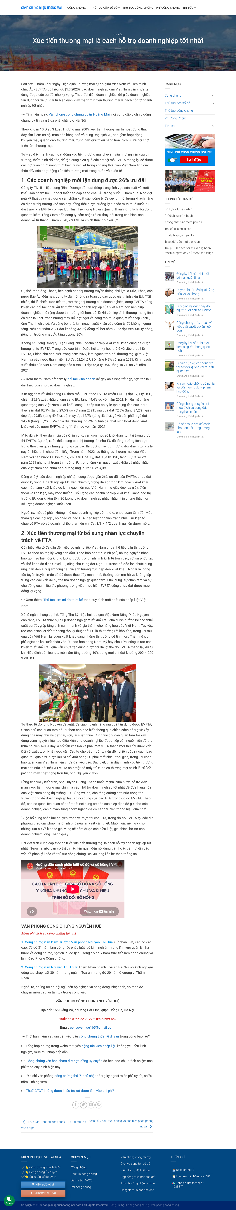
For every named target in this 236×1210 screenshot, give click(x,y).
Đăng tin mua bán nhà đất (137, 1190)
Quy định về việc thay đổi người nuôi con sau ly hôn (193, 308)
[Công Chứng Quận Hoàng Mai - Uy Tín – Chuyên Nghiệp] (41, 7)
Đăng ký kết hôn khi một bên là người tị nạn (192, 275)
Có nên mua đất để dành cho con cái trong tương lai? (193, 428)
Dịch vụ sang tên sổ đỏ (135, 1163)
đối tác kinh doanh (81, 379)
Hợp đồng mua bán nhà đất (138, 1177)
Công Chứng (117, 1205)
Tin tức (188, 7)
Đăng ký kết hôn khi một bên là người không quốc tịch (193, 347)
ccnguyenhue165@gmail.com (92, 1027)
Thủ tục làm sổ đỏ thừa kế (63, 600)
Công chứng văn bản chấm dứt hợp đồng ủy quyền (64, 1061)
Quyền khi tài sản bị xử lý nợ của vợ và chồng (195, 292)
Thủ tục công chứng (137, 7)
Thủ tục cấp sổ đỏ (104, 7)
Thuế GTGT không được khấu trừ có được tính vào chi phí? (70, 1091)
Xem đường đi (44, 1184)
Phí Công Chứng (168, 7)
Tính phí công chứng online (138, 1183)
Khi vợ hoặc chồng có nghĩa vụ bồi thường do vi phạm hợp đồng (195, 387)
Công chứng (76, 7)
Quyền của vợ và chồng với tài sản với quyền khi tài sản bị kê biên (195, 367)
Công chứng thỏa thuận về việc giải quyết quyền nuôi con (194, 326)
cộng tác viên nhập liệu (99, 1046)
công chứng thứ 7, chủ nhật (75, 1076)
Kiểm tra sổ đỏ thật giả (135, 1170)
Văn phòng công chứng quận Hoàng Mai (79, 114)
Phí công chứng (45, 1193)
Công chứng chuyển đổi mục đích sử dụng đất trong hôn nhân (192, 407)
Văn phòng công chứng (136, 1157)
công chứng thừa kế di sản (98, 1036)
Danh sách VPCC (82, 1180)
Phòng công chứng (137, 1205)
